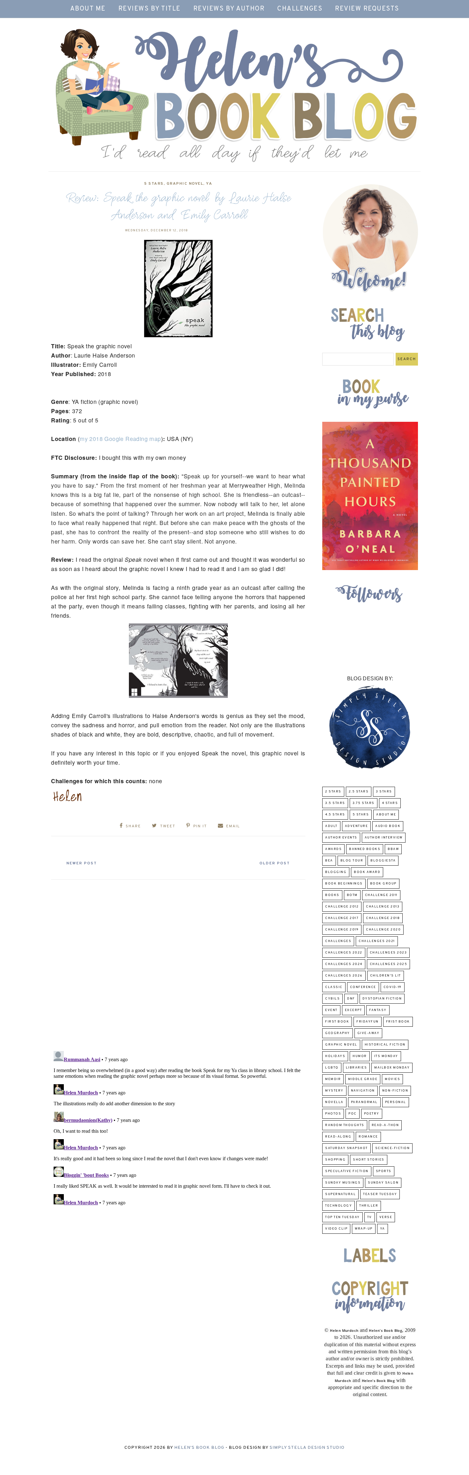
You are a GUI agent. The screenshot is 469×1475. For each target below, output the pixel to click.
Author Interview (384, 838)
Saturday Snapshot (346, 1148)
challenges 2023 (388, 953)
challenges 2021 (377, 941)
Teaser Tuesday (380, 1194)
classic (334, 987)
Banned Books (364, 849)
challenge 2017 (342, 918)
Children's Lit (385, 976)
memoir (333, 1079)
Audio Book (387, 826)
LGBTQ (332, 1068)
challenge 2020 (383, 930)
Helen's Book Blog (199, 1447)
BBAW (393, 849)
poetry (371, 1114)
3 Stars (384, 792)
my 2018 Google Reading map (120, 439)
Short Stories (368, 1160)
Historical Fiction (385, 1045)
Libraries (356, 1068)
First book (337, 1022)
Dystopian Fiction (382, 999)
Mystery (334, 1091)
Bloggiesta (383, 861)
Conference (363, 987)
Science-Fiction (392, 1148)
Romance (368, 1137)
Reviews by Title (149, 9)
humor (360, 1056)
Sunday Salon (383, 1183)
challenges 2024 (343, 964)
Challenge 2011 (381, 895)
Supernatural (340, 1194)
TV (369, 1217)
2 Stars (333, 792)
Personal (395, 1102)
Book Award (367, 872)
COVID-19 (392, 987)
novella (334, 1102)
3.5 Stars (335, 803)
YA (209, 183)
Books (332, 895)
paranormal (364, 1102)
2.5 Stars (359, 792)
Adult (331, 826)
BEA (329, 861)
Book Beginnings (344, 884)
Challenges (299, 9)
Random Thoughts (344, 1125)
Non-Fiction (395, 1091)
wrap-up (364, 1229)
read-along (338, 1137)
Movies (392, 1079)
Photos (333, 1114)
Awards (333, 849)
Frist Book (398, 1022)
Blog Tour (351, 861)
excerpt (353, 1010)
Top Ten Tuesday (342, 1217)
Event (331, 1010)
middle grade (362, 1079)
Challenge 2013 (382, 907)
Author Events (341, 838)
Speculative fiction (346, 1171)
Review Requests (367, 9)
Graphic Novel (185, 183)
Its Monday (386, 1056)
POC (352, 1114)
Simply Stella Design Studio (307, 1447)
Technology (338, 1206)
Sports (383, 1171)
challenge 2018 (383, 918)
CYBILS (332, 999)
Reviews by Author (229, 9)
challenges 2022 (343, 953)
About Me (88, 9)
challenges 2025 (388, 964)
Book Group (383, 884)
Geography (337, 1033)
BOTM (352, 895)
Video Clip (336, 1229)
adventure (356, 826)
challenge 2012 (342, 907)
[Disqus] (178, 963)
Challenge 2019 (342, 930)
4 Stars (390, 803)
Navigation (363, 1091)
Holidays (335, 1056)
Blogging (335, 872)
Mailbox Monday (392, 1068)
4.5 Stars (335, 815)
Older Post (274, 863)
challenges (338, 941)
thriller (368, 1206)
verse (385, 1217)
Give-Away (368, 1033)
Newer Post (81, 863)
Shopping (335, 1160)
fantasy (378, 1010)
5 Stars (154, 183)
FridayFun (367, 1022)
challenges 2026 (344, 976)
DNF (351, 999)
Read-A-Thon (385, 1125)
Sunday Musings (343, 1183)
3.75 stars (364, 803)
